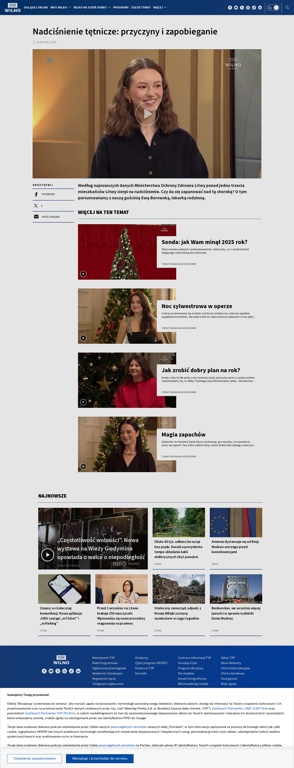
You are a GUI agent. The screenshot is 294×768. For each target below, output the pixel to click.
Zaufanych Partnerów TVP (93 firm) (50, 713)
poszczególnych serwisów (129, 727)
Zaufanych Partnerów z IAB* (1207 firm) (240, 708)
